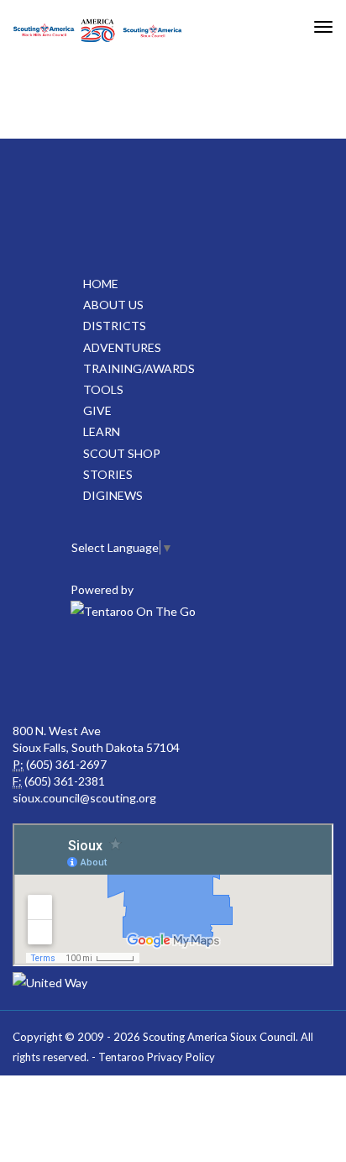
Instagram (282, 672)
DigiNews (113, 495)
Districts (114, 325)
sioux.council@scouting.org (84, 798)
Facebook (60, 672)
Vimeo (208, 672)
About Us (113, 304)
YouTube (134, 672)
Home (100, 283)
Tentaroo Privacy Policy (156, 1057)
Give (97, 410)
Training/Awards (139, 368)
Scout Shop (121, 453)
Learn (101, 431)
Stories (108, 474)
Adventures (122, 347)
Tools (103, 389)
